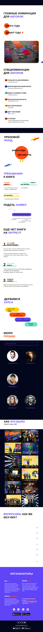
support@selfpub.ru (31, 600)
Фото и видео (38, 18)
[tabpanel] (21, 369)
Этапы (18, 18)
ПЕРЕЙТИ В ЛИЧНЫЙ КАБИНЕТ (22, 214)
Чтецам (9, 18)
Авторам (4, 18)
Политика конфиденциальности (21, 625)
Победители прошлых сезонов (27, 18)
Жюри (14, 18)
